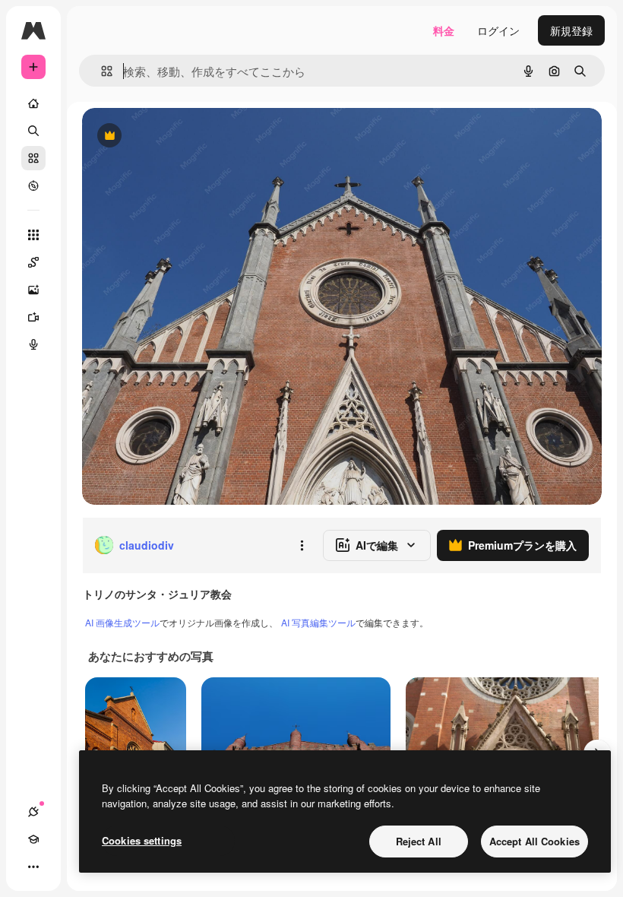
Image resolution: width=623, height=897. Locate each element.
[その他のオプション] (301, 545)
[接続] (33, 812)
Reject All (418, 841)
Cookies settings (142, 840)
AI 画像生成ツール (122, 622)
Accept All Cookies (534, 841)
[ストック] (33, 158)
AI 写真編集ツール (318, 622)
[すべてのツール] (33, 235)
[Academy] (33, 839)
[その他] (33, 866)
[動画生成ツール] (33, 317)
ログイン (498, 30)
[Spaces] (33, 262)
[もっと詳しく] (33, 185)
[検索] (33, 131)
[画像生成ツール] (33, 289)
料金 (443, 30)
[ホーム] (33, 103)
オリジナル (186, 136)
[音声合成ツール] (33, 344)
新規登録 (571, 30)
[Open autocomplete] (101, 71)
